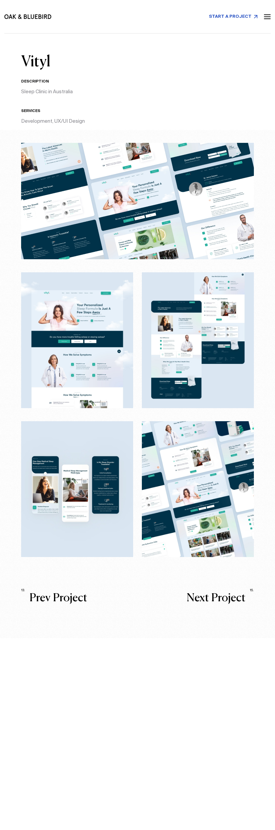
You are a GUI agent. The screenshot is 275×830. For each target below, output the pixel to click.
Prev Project (54, 597)
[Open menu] (267, 16)
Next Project (220, 597)
